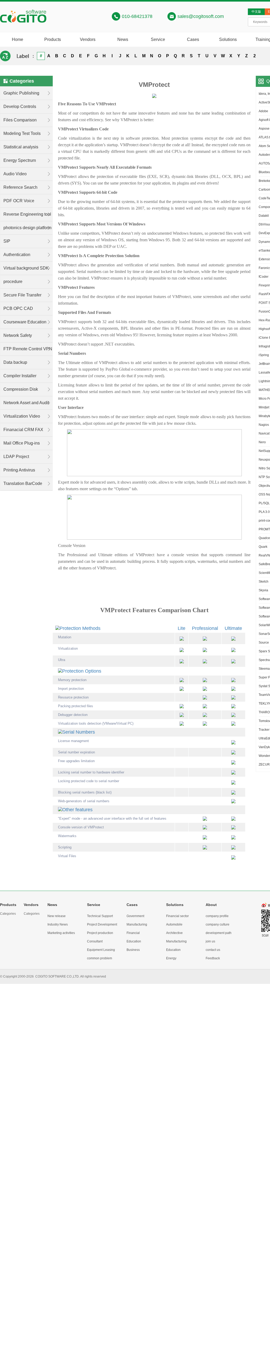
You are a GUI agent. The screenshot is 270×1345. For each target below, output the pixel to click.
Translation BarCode (22, 483)
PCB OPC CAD (18, 308)
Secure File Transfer (22, 295)
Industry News (57, 924)
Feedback (213, 958)
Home (17, 39)
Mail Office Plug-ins (21, 443)
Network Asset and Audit (26, 402)
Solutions (228, 39)
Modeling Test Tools (22, 133)
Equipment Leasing (101, 950)
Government (135, 916)
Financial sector (177, 916)
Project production (100, 933)
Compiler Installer (19, 376)
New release (56, 916)
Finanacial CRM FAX (23, 429)
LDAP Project (16, 456)
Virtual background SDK (26, 268)
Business (133, 950)
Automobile (174, 924)
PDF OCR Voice (18, 201)
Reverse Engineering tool (27, 214)
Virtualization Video (21, 416)
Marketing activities (61, 933)
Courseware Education (24, 322)
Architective (174, 933)
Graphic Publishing (21, 93)
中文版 (256, 11)
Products (52, 39)
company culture (217, 924)
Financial (133, 933)
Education (134, 941)
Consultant (95, 941)
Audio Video (15, 174)
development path (219, 933)
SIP (6, 241)
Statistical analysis (20, 147)
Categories (8, 913)
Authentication (16, 254)
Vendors (87, 39)
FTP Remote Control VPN (27, 349)
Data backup (15, 362)
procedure (12, 281)
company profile (217, 916)
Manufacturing (137, 924)
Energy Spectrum (19, 160)
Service (158, 39)
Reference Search (20, 187)
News (122, 39)
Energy (171, 958)
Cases (193, 39)
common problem (99, 958)
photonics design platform (27, 227)
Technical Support (100, 916)
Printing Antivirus (19, 470)
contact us (213, 950)
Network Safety (17, 335)
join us (210, 941)
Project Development (102, 924)
